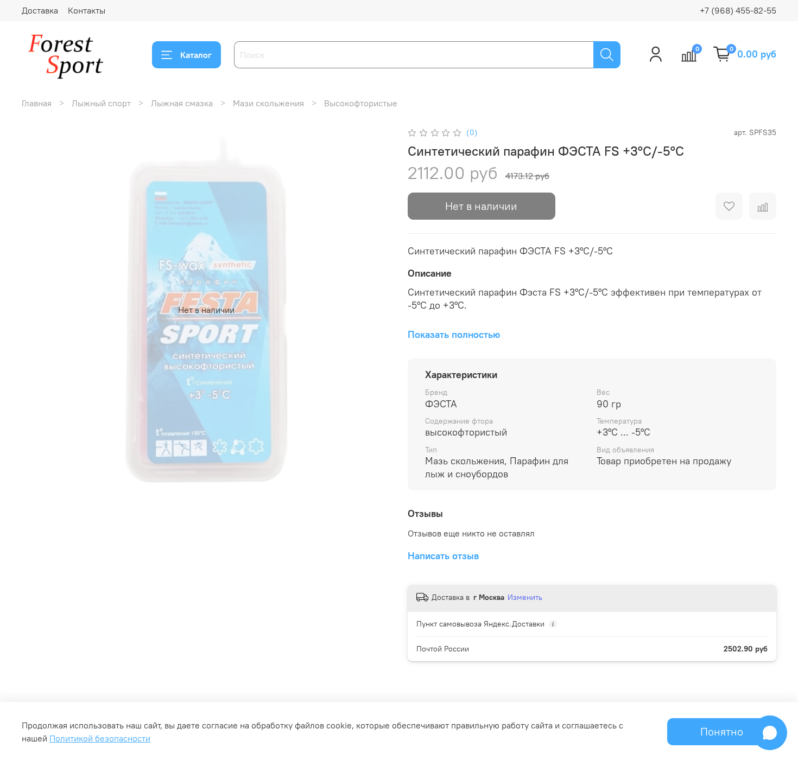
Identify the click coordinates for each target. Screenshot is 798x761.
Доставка (40, 10)
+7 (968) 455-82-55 (738, 10)
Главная (37, 103)
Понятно (721, 731)
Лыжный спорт (101, 103)
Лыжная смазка (182, 103)
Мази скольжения (268, 103)
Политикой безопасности (99, 738)
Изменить (525, 597)
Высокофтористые (360, 103)
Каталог (196, 54)
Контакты (86, 10)
